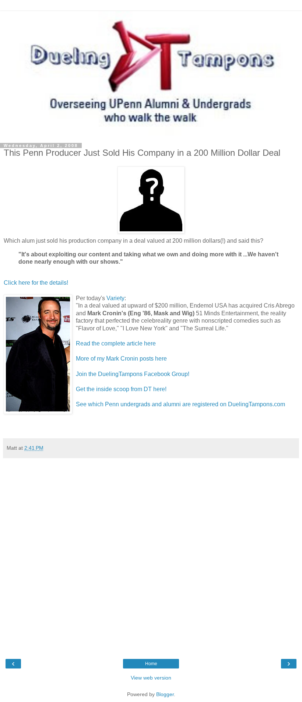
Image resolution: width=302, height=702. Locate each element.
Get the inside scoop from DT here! (121, 389)
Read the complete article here (116, 343)
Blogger (165, 694)
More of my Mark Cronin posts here (121, 358)
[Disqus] (151, 554)
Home (151, 663)
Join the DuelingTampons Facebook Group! (132, 374)
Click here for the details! (36, 283)
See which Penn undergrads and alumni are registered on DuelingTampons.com (180, 404)
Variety (115, 298)
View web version (151, 678)
